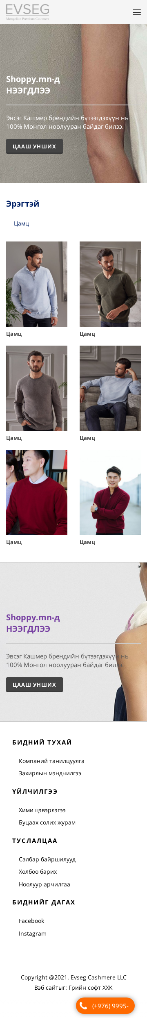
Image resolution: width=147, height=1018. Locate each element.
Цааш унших (34, 685)
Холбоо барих (38, 872)
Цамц (21, 224)
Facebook (31, 921)
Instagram (33, 934)
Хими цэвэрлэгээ (42, 810)
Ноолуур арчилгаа (44, 884)
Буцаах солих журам (47, 823)
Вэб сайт (46, 988)
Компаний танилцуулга (52, 761)
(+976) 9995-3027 (110, 1008)
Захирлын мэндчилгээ (50, 773)
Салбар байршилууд (47, 859)
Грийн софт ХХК (91, 988)
